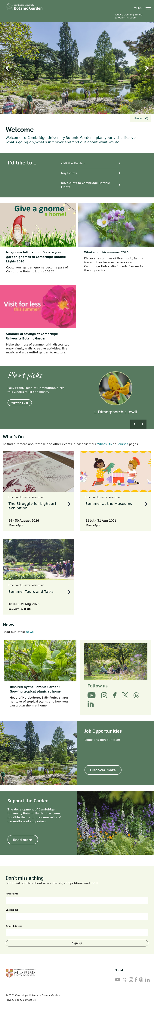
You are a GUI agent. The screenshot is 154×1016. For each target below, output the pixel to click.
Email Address (14, 926)
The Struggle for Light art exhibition (32, 505)
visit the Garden (73, 163)
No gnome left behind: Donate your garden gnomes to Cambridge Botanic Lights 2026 (36, 256)
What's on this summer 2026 (106, 252)
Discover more (103, 770)
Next (146, 68)
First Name (12, 893)
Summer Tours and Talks (31, 591)
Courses (122, 444)
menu (138, 7)
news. (30, 632)
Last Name (12, 909)
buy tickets (69, 173)
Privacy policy (14, 999)
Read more (22, 839)
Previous (7, 68)
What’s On (104, 444)
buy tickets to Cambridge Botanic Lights (85, 185)
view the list (19, 402)
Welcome (20, 129)
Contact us (29, 999)
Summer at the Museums (108, 503)
